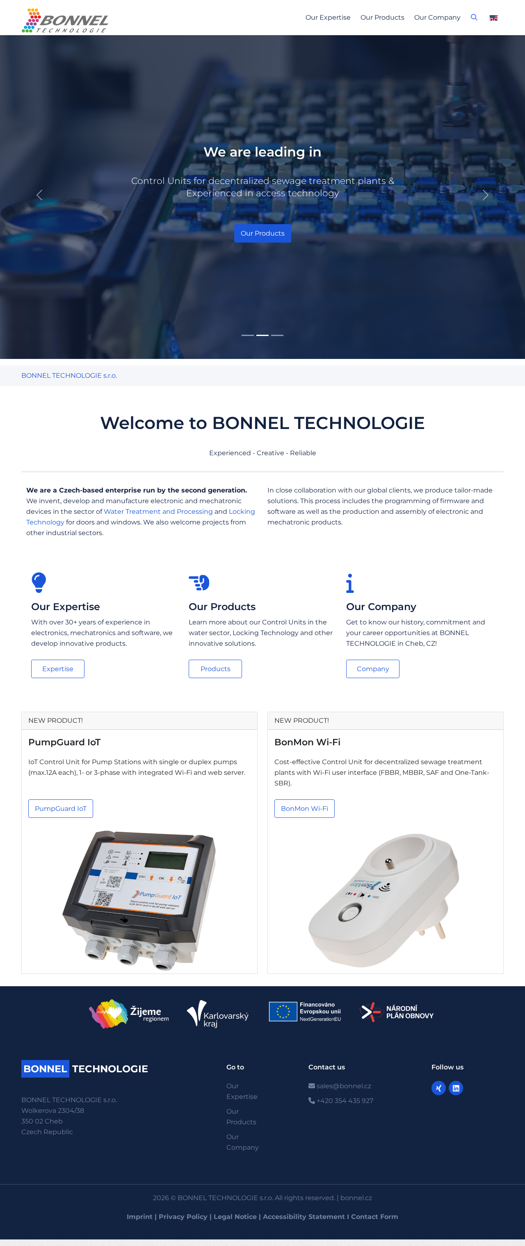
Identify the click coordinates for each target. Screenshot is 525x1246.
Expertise (57, 669)
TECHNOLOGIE (85, 1069)
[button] (474, 19)
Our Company (437, 17)
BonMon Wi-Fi (307, 742)
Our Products (382, 17)
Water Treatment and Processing (158, 511)
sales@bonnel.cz (343, 1086)
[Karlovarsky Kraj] (218, 1014)
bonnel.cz (356, 1198)
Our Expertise (328, 17)
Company (373, 669)
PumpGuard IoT (64, 742)
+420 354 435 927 (344, 1101)
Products (216, 669)
